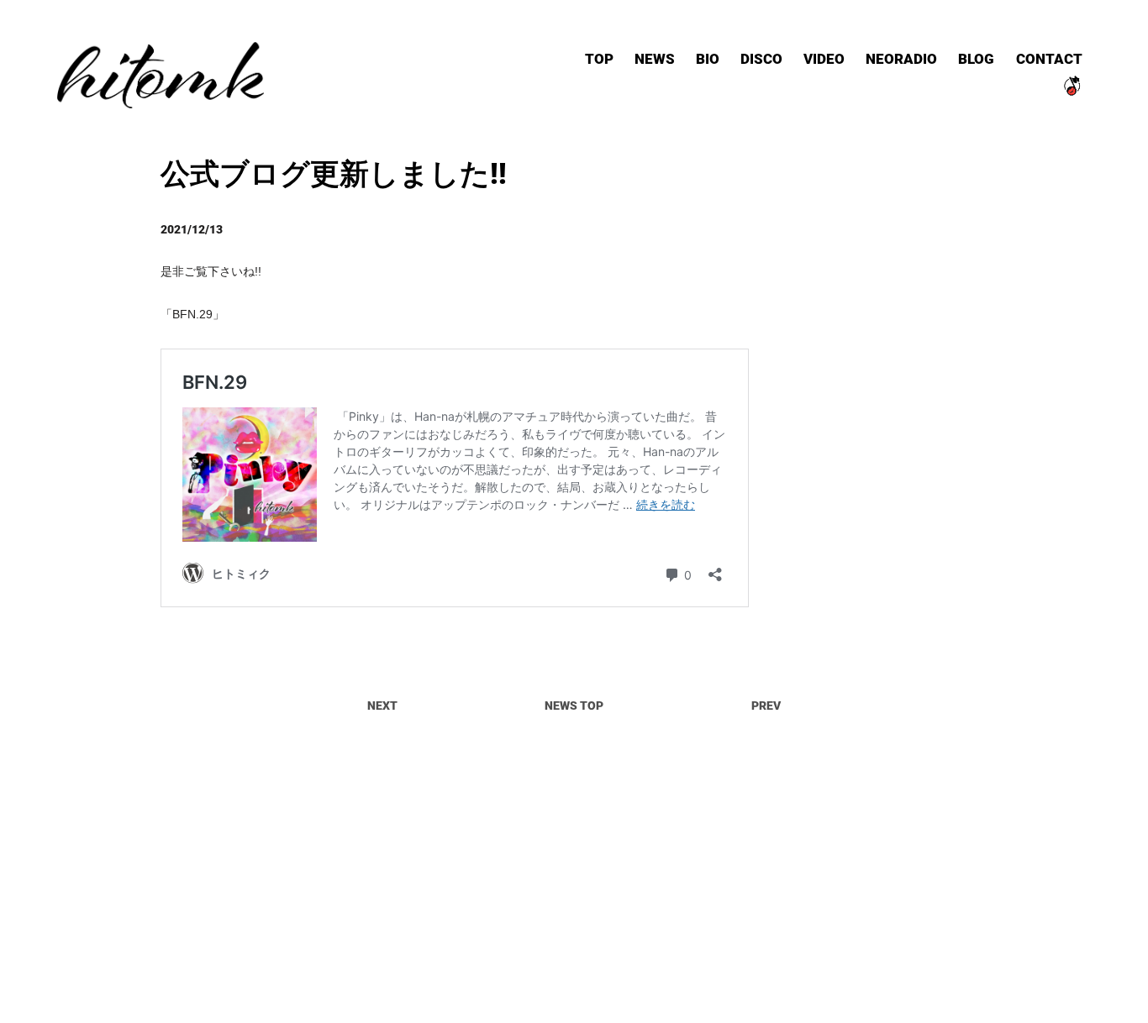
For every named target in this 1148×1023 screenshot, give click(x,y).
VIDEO (824, 58)
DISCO (761, 58)
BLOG (976, 58)
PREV (766, 705)
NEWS (655, 58)
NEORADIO (901, 58)
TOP (599, 58)
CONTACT (1049, 58)
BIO (707, 58)
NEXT (382, 705)
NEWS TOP (574, 705)
